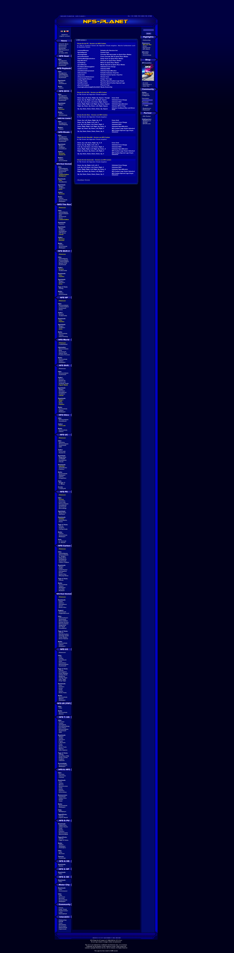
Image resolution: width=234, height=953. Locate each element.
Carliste (61, 777)
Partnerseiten (63, 910)
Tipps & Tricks (63, 840)
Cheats (61, 234)
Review (61, 269)
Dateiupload (63, 913)
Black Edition (63, 620)
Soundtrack (62, 83)
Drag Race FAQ (64, 756)
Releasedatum (63, 63)
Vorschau (62, 501)
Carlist (61, 658)
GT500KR (62, 458)
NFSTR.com (147, 123)
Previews (62, 897)
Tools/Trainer (63, 569)
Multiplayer (62, 176)
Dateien (61, 603)
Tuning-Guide (63, 529)
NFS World (146, 49)
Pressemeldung (64, 726)
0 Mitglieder (146, 95)
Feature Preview (64, 354)
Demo (61, 173)
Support (61, 527)
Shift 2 (145, 46)
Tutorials (62, 760)
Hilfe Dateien (63, 750)
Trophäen (62, 147)
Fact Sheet (62, 727)
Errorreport (62, 926)
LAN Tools (62, 742)
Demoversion (63, 786)
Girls (60, 661)
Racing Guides (64, 634)
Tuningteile (62, 724)
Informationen (63, 618)
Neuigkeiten (63, 60)
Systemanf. (62, 65)
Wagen (61, 82)
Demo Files (62, 574)
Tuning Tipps (63, 677)
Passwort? (146, 110)
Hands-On (62, 154)
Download (62, 796)
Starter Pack (63, 353)
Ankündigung (63, 62)
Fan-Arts (61, 589)
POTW (61, 921)
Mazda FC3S (63, 263)
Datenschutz (63, 927)
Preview (61, 109)
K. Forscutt (62, 541)
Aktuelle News (63, 44)
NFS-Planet (119, 940)
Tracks (61, 783)
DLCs (60, 189)
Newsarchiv (63, 45)
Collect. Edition (64, 562)
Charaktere (62, 663)
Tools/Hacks (63, 467)
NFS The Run (147, 44)
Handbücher (63, 182)
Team (60, 923)
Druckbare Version (84, 180)
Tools (60, 689)
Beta (60, 350)
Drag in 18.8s (63, 757)
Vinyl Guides (63, 637)
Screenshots (63, 115)
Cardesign (62, 858)
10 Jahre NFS (63, 53)
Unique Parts (63, 674)
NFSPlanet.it (147, 120)
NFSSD (145, 122)
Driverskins (63, 792)
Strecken (62, 282)
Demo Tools (63, 692)
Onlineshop (62, 920)
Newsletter (62, 48)
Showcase (62, 368)
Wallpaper (62, 201)
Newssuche (63, 47)
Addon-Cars (63, 798)
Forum (61, 51)
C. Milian (62, 484)
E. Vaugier (62, 556)
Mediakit (61, 590)
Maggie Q (62, 482)
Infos (60, 657)
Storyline (62, 442)
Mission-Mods (63, 834)
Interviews (62, 775)
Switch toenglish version (64, 35)
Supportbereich (64, 613)
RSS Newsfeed (64, 50)
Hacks (61, 691)
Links (61, 912)
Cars (60, 685)
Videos (61, 88)
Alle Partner (147, 116)
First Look (62, 382)
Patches (61, 224)
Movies (61, 698)
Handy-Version (64, 622)
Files (60, 180)
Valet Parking (63, 336)
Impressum (62, 929)
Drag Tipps (62, 680)
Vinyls (61, 738)
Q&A (60, 215)
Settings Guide (64, 383)
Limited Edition (64, 174)
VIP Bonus (62, 233)
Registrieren (147, 108)
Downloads (62, 612)
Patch (61, 568)
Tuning (61, 288)
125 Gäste (145, 94)
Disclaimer (62, 924)
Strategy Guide (64, 635)
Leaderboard (63, 344)
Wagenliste (62, 457)
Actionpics (62, 847)
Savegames (63, 571)
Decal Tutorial (63, 638)
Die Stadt (62, 626)
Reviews (62, 153)
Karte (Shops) (63, 673)
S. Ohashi (62, 542)
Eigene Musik (63, 385)
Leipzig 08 (62, 488)
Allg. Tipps (62, 679)
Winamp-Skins (63, 575)
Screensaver (63, 891)
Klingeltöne (62, 478)
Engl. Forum (63, 909)
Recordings (62, 508)
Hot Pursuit (146, 47)
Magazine (62, 676)
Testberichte (63, 270)
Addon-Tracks (63, 827)
